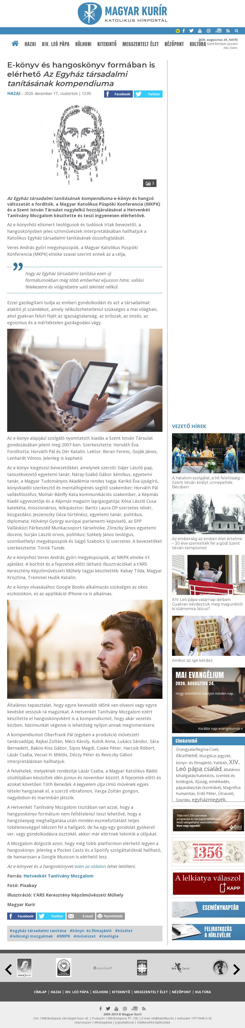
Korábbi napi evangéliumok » (220, 728)
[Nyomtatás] (110, 918)
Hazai (30, 44)
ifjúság (201, 781)
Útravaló (226, 793)
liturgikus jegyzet (214, 755)
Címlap (40, 992)
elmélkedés (219, 781)
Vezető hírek (189, 426)
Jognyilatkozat (124, 1022)
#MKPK (63, 936)
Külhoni (83, 44)
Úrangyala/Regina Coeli (197, 749)
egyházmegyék (209, 799)
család (213, 768)
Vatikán (220, 762)
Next (236, 969)
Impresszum (83, 1022)
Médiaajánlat (103, 1022)
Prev (8, 969)
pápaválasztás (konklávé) (198, 787)
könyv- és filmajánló (194, 762)
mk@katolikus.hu (162, 1018)
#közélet (124, 930)
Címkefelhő (186, 741)
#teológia (108, 936)
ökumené (186, 755)
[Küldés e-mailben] (81, 918)
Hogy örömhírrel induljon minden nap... (205, 683)
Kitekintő (107, 44)
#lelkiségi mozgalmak (31, 936)
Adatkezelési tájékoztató (153, 1022)
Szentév (183, 800)
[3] (84, 190)
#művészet (84, 936)
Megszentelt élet (140, 44)
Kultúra (198, 44)
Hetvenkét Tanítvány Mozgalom (58, 876)
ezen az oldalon (90, 866)
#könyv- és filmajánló (90, 930)
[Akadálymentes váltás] (178, 31)
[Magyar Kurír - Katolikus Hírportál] (122, 23)
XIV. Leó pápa (56, 44)
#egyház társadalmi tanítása (38, 930)
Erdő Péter (206, 793)
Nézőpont (174, 44)
